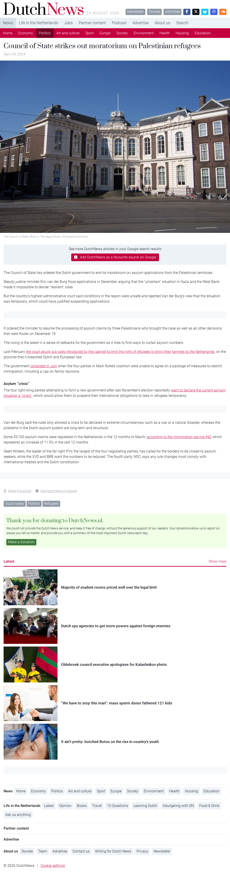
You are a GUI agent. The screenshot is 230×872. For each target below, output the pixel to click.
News (8, 22)
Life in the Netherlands (38, 22)
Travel (97, 806)
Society (122, 33)
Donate (154, 11)
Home (7, 33)
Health (164, 33)
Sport (89, 33)
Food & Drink (209, 806)
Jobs (68, 22)
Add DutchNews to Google (58, 491)
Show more (217, 561)
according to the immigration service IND (179, 437)
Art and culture (68, 33)
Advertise (172, 11)
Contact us (81, 851)
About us (162, 22)
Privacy (142, 851)
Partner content (92, 22)
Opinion (65, 806)
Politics (45, 33)
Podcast (119, 22)
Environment (144, 33)
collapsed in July (43, 366)
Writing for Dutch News (113, 851)
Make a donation (21, 542)
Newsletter (135, 11)
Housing (182, 33)
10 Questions (117, 806)
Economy (25, 33)
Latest (9, 561)
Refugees (51, 503)
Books (82, 806)
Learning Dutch (145, 806)
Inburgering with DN (178, 806)
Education (203, 33)
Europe (105, 33)
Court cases (14, 503)
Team (42, 851)
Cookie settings (53, 865)
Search (182, 22)
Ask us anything (18, 815)
